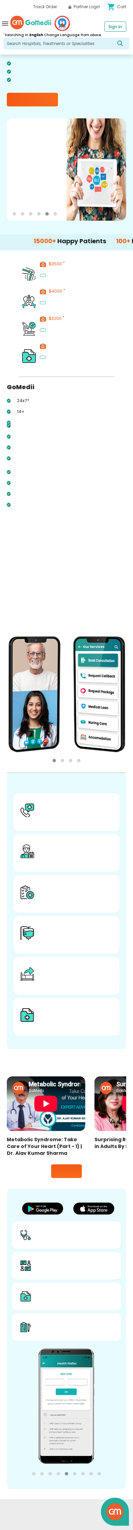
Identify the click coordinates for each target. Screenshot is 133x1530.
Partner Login (86, 7)
